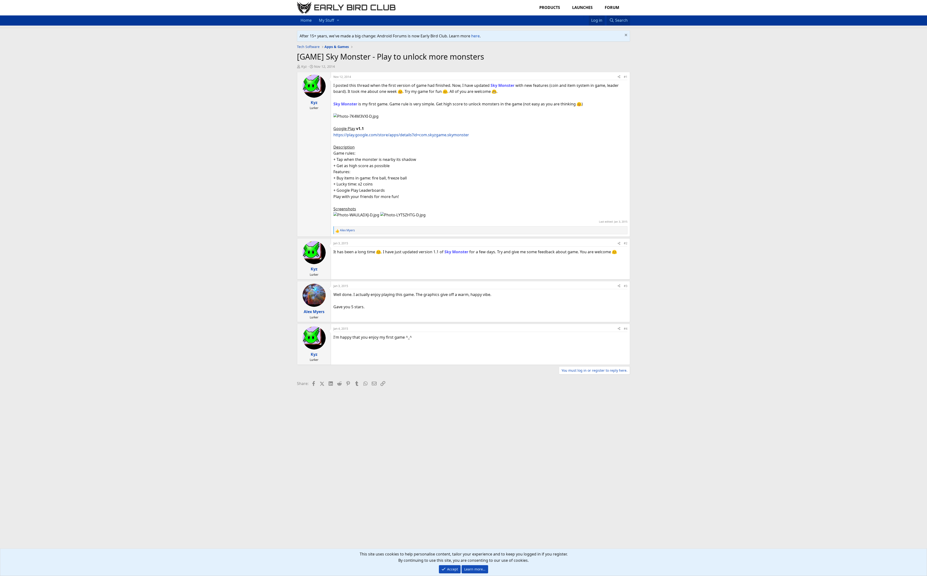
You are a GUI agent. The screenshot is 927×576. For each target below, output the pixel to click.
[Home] (581, 17)
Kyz (304, 66)
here (475, 36)
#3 (625, 286)
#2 (625, 243)
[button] (338, 20)
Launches (582, 7)
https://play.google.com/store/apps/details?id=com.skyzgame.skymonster (401, 134)
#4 (625, 329)
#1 (625, 77)
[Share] (619, 77)
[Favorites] (586, 17)
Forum (612, 7)
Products (549, 7)
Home (306, 20)
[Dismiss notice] (625, 35)
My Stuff (326, 20)
